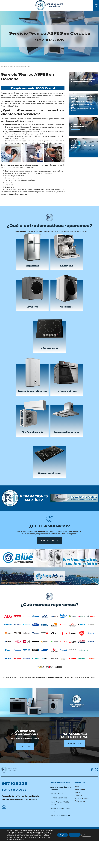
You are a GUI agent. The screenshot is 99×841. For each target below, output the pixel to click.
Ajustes (86, 835)
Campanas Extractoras (66, 432)
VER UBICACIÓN (74, 744)
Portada (3, 66)
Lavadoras (32, 307)
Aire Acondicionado (33, 432)
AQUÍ (43, 834)
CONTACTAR (25, 746)
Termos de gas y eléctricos (32, 391)
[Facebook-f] (91, 769)
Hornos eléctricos (66, 391)
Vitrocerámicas (49, 348)
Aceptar (62, 835)
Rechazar (75, 835)
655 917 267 (14, 790)
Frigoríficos (32, 265)
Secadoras (66, 307)
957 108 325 (49, 39)
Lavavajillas (66, 265)
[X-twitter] (96, 769)
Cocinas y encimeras (49, 473)
